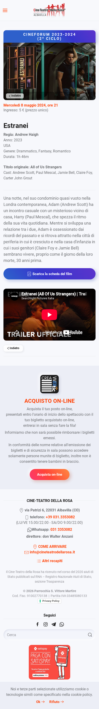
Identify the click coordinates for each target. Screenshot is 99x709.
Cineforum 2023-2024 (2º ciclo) (49, 36)
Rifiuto (54, 702)
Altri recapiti (51, 561)
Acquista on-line (49, 474)
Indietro (16, 95)
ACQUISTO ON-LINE (49, 401)
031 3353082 (61, 529)
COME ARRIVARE (52, 546)
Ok (38, 702)
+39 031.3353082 (60, 517)
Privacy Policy (50, 600)
